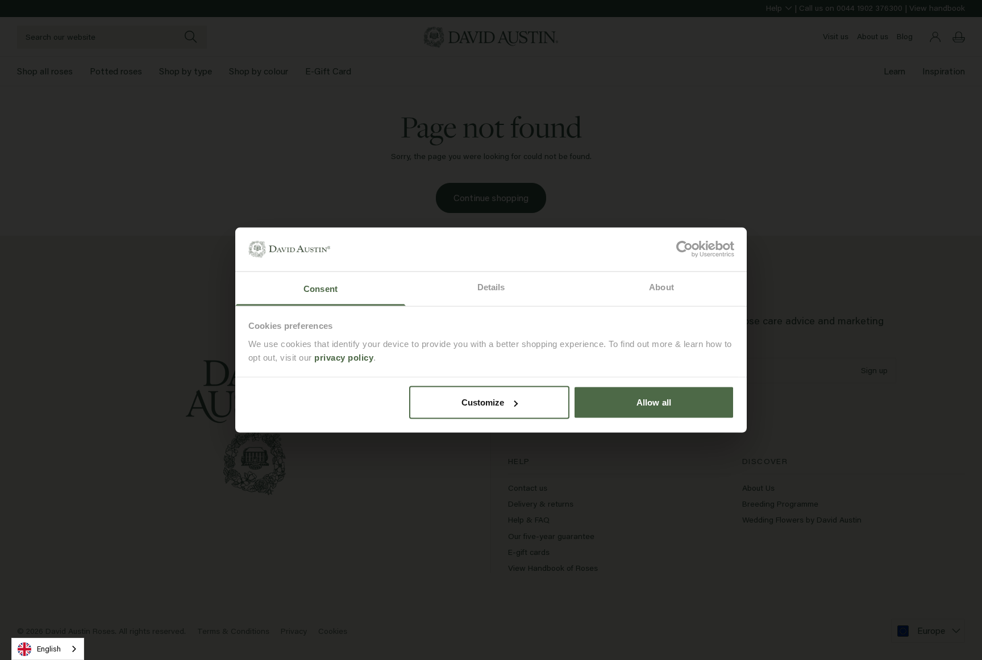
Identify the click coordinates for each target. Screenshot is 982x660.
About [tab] (661, 286)
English (49, 648)
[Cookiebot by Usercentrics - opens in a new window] (684, 249)
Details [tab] (491, 286)
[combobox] (47, 649)
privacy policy (343, 357)
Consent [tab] (320, 288)
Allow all (653, 402)
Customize (483, 402)
